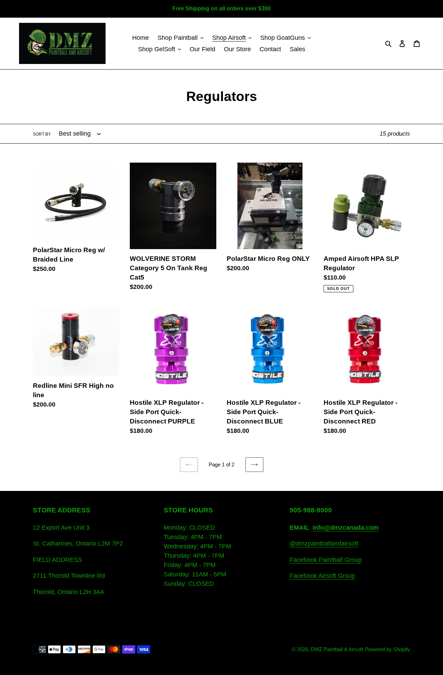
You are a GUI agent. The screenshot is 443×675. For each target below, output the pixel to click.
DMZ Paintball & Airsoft (337, 649)
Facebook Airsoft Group (322, 575)
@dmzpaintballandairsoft (324, 543)
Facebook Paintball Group (326, 559)
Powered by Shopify (387, 649)
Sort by (42, 134)
